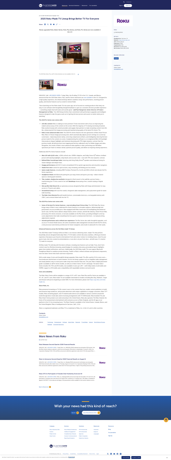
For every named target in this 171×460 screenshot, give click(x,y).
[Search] (124, 2)
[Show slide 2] (62, 84)
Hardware (49, 324)
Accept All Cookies (136, 457)
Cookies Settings (125, 457)
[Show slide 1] (46, 84)
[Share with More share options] (60, 24)
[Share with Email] (54, 24)
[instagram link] (120, 454)
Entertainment (57, 322)
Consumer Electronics (58, 324)
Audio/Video (71, 322)
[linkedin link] (111, 454)
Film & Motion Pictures (99, 322)
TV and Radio (84, 322)
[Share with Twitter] (48, 24)
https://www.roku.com (124, 40)
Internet (91, 322)
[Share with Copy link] (57, 24)
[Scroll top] (166, 420)
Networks (77, 322)
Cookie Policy (71, 457)
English (116, 58)
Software (64, 322)
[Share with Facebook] (51, 24)
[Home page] (47, 5)
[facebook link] (117, 454)
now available (88, 97)
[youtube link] (114, 454)
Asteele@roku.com (43, 317)
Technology (50, 322)
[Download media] (78, 74)
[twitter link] (108, 454)
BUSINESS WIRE (55, 95)
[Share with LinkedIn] (45, 24)
